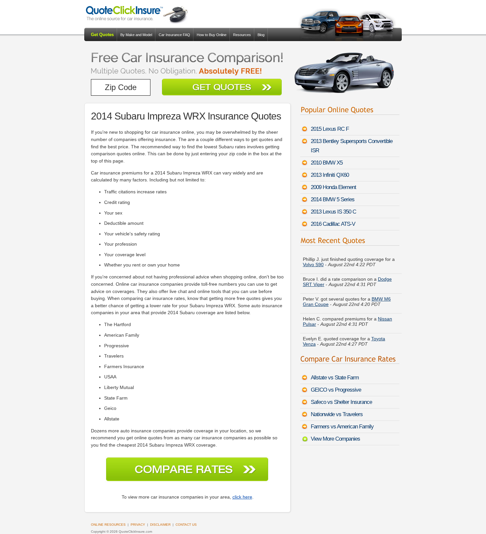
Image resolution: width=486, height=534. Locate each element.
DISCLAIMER (160, 524)
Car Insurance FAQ (174, 35)
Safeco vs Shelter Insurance (341, 402)
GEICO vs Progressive (336, 390)
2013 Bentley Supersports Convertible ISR (351, 146)
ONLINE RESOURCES (108, 524)
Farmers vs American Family (342, 426)
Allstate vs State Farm (335, 377)
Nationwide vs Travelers (337, 414)
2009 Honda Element (333, 187)
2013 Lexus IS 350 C (333, 212)
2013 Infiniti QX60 (330, 175)
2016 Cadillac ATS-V (333, 224)
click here (242, 497)
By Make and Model (136, 35)
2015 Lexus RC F (330, 129)
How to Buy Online (211, 35)
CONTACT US (186, 524)
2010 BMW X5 (327, 163)
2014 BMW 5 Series (332, 199)
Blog (261, 35)
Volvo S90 (313, 264)
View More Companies (335, 439)
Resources (242, 35)
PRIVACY (138, 524)
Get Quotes (102, 34)
